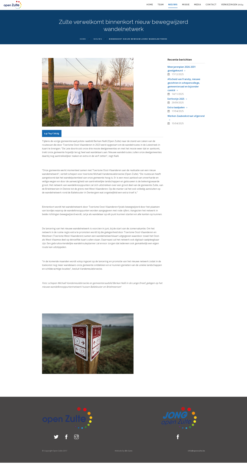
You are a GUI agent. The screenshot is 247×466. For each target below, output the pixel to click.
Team (161, 4)
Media (197, 4)
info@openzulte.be (196, 450)
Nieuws (173, 4)
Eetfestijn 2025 (176, 98)
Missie (186, 4)
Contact (211, 4)
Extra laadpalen (176, 107)
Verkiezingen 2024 (232, 4)
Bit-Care (128, 450)
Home (150, 4)
